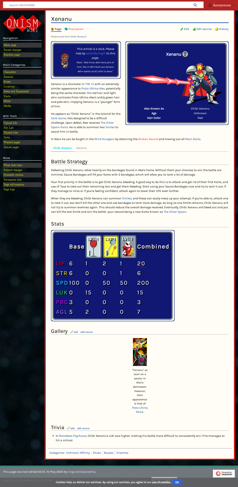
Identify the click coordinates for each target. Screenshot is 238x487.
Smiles (110, 127)
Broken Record (148, 139)
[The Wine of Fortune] (93, 246)
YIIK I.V (89, 84)
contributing (94, 53)
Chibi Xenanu (78, 36)
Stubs (97, 452)
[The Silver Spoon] (111, 246)
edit (76, 332)
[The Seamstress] (128, 246)
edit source (87, 332)
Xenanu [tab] (81, 148)
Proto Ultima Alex (93, 88)
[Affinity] (185, 54)
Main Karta (192, 139)
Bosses (108, 452)
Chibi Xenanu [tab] (62, 148)
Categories (56, 452)
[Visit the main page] (22, 23)
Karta (64, 127)
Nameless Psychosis (72, 436)
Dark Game (58, 118)
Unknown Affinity (78, 452)
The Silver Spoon (175, 211)
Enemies (122, 452)
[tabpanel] (140, 236)
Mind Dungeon (104, 139)
